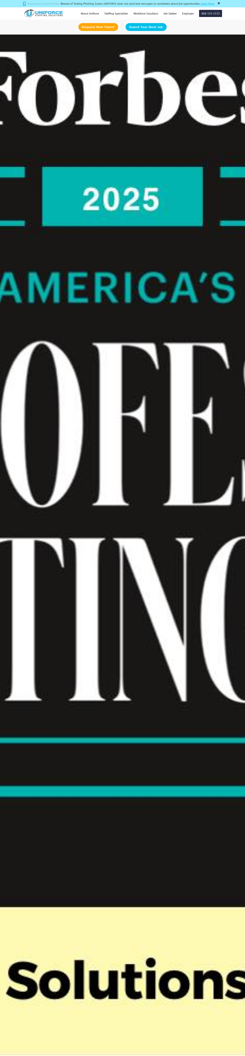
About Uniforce (90, 13)
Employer (188, 13)
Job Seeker (170, 13)
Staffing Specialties (116, 13)
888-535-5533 (210, 13)
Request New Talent (98, 27)
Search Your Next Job (146, 27)
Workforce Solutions (145, 13)
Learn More (208, 3)
